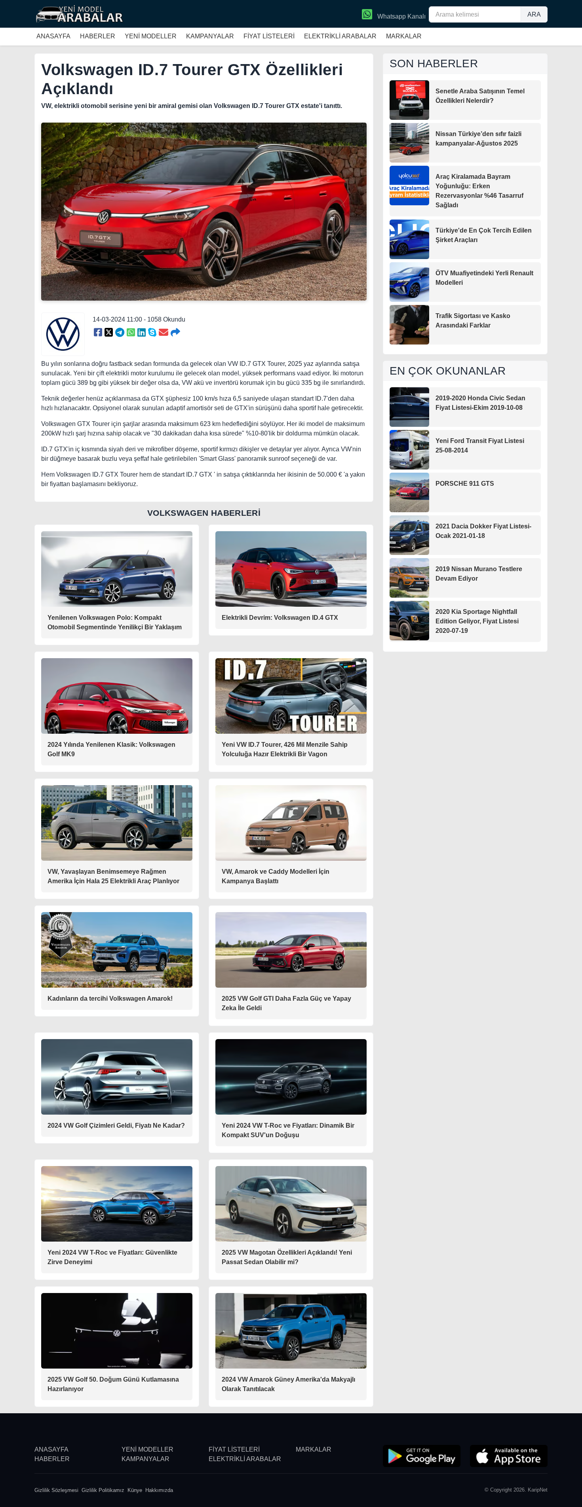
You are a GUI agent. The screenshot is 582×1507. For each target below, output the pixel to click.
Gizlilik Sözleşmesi (56, 1490)
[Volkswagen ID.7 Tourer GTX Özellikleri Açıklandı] (98, 333)
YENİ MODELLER (151, 36)
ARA (534, 14)
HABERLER (97, 36)
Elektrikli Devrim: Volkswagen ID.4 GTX (280, 617)
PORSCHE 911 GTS (465, 483)
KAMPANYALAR (210, 36)
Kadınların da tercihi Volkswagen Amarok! (110, 998)
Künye (134, 1490)
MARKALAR (404, 36)
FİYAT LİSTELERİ (269, 36)
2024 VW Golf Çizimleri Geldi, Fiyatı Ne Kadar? (116, 1125)
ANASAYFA (53, 36)
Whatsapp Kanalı (401, 16)
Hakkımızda (159, 1490)
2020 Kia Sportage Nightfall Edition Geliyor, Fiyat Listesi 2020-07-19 (477, 621)
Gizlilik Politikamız (103, 1490)
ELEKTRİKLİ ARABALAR (340, 36)
